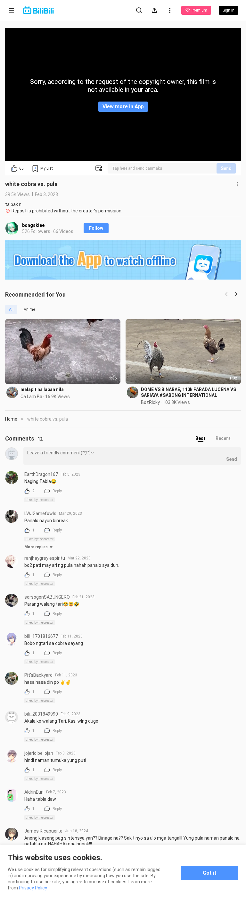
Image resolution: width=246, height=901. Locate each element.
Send (226, 168)
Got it (210, 873)
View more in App (123, 106)
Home (11, 419)
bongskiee (33, 225)
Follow (96, 228)
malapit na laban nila (42, 389)
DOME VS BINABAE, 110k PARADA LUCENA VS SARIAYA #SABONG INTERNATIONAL (188, 392)
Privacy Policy (33, 887)
